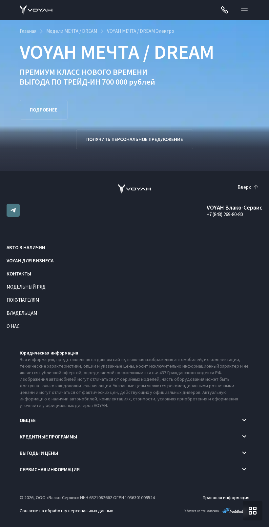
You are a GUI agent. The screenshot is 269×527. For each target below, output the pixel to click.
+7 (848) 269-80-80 (225, 214)
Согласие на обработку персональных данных (66, 511)
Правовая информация (226, 497)
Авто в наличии (26, 247)
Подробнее (43, 110)
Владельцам (22, 313)
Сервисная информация (50, 469)
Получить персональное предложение (134, 139)
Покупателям (23, 300)
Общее (28, 420)
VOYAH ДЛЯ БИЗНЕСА (30, 260)
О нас (13, 326)
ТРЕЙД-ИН (81, 82)
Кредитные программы (48, 437)
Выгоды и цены (39, 453)
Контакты (19, 274)
